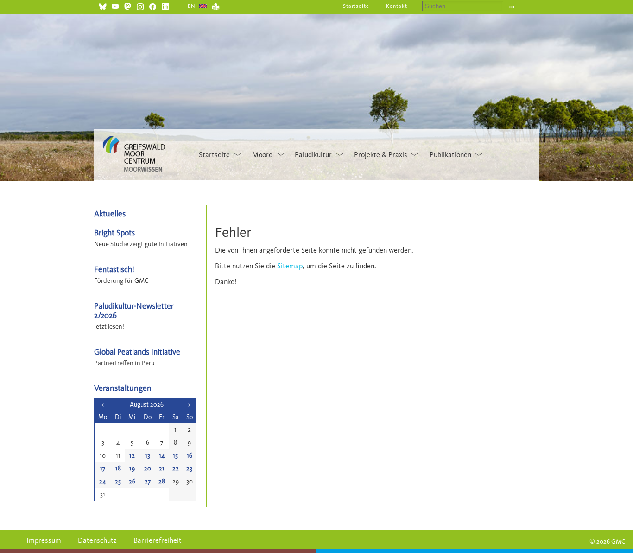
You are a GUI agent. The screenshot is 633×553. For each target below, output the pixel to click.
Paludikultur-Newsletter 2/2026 (134, 310)
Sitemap (290, 265)
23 (189, 468)
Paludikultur (313, 154)
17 (102, 468)
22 (175, 468)
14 (162, 455)
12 (132, 455)
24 (102, 481)
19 (132, 468)
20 (147, 468)
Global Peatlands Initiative (137, 351)
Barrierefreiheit (157, 540)
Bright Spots (114, 232)
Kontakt (396, 6)
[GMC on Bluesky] (103, 5)
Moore (262, 154)
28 (161, 481)
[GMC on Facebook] (153, 5)
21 (162, 468)
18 (118, 468)
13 (147, 455)
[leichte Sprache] (216, 5)
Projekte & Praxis (380, 154)
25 (118, 481)
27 (148, 481)
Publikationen (450, 154)
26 (132, 481)
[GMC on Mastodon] (128, 5)
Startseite (356, 6)
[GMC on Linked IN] (165, 5)
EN (192, 6)
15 (175, 455)
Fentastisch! (114, 269)
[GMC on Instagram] (140, 5)
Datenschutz (97, 540)
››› (511, 6)
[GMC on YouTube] (115, 5)
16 (189, 455)
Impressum (43, 540)
